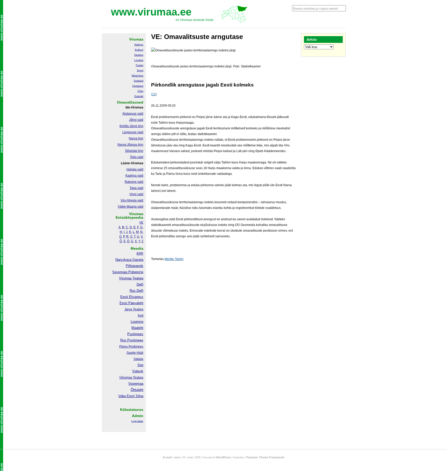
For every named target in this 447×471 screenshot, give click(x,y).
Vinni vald (136, 194)
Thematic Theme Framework (264, 457)
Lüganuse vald (132, 132)
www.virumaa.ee (151, 12)
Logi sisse (137, 421)
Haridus (138, 54)
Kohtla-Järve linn (131, 126)
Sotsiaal (138, 80)
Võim (140, 91)
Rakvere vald (134, 182)
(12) (154, 94)
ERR (140, 253)
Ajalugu (138, 44)
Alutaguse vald (132, 113)
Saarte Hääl (134, 353)
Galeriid (138, 96)
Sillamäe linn (134, 151)
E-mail (167, 457)
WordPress (223, 457)
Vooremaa (135, 384)
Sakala (138, 359)
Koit (140, 315)
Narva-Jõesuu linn (130, 144)
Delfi (140, 284)
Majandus (137, 75)
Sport (140, 70)
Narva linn (136, 138)
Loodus (138, 60)
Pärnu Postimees (131, 346)
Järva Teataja (133, 309)
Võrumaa (125, 377)
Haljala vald (134, 169)
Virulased (137, 85)
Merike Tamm (174, 259)
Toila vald (136, 157)
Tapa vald (136, 188)
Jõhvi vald (136, 120)
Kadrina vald (134, 175)
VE (141, 222)
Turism (139, 65)
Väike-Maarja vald (130, 206)
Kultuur (139, 49)
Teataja (137, 377)
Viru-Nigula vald (132, 200)
